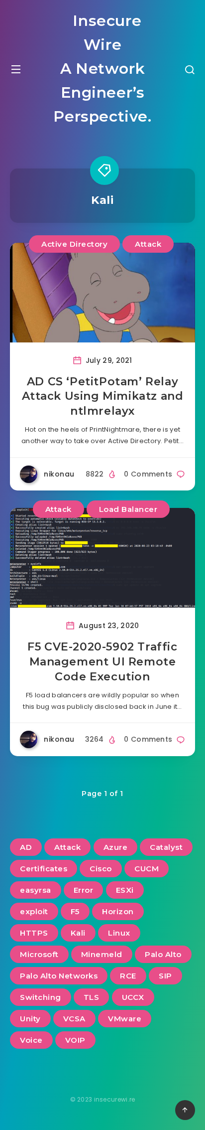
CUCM (146, 868)
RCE (128, 975)
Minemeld (101, 954)
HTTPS (34, 933)
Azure (115, 847)
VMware (124, 1018)
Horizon (118, 911)
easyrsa (35, 890)
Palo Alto (163, 954)
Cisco (101, 868)
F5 (75, 911)
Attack (148, 244)
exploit (34, 911)
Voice (31, 1040)
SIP (165, 975)
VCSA (74, 1018)
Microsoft (39, 954)
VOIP (75, 1040)
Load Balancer (128, 509)
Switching (40, 997)
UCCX (133, 997)
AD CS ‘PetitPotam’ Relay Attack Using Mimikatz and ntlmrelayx (103, 396)
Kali (78, 933)
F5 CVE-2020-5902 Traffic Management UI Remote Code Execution (102, 661)
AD (26, 847)
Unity (30, 1018)
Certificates (43, 868)
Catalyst (166, 847)
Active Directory (74, 244)
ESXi (125, 890)
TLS (92, 997)
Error (84, 890)
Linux (119, 933)
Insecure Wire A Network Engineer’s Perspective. (102, 68)
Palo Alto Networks (59, 975)
